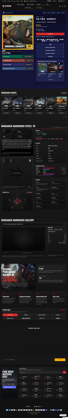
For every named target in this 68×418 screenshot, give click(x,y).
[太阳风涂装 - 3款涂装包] (28, 102)
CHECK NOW (30, 68)
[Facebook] (6, 384)
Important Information (50, 50)
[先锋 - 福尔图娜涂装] (51, 102)
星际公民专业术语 (26, 318)
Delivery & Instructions (50, 47)
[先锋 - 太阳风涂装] (6, 102)
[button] (60, 68)
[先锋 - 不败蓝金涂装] (17, 102)
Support (9, 1)
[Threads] (11, 384)
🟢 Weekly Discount (33, 1)
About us (63, 12)
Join (64, 372)
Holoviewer (53, 12)
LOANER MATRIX (29, 64)
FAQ (12, 1)
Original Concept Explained (51, 22)
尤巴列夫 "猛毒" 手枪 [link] (42, 73)
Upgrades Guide (10, 318)
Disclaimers (50, 56)
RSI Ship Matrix (58, 127)
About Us (26, 314)
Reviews (18, 1)
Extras (44, 12)
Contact (57, 314)
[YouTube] (13, 384)
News (15, 1)
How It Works (4, 1)
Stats (48, 12)
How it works (10, 314)
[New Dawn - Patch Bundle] (62, 102)
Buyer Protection (42, 314)
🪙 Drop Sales (26, 1)
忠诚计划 (58, 318)
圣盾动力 (38, 16)
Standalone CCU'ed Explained (41, 22)
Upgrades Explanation (50, 53)
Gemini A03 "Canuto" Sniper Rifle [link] (52, 74)
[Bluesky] (8, 384)
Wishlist (21, 1)
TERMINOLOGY (29, 60)
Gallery (58, 12)
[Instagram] (3, 384)
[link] (42, 68)
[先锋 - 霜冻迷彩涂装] (39, 102)
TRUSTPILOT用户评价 (28, 56)
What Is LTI (42, 318)
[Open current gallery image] (23, 239)
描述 (50, 44)
